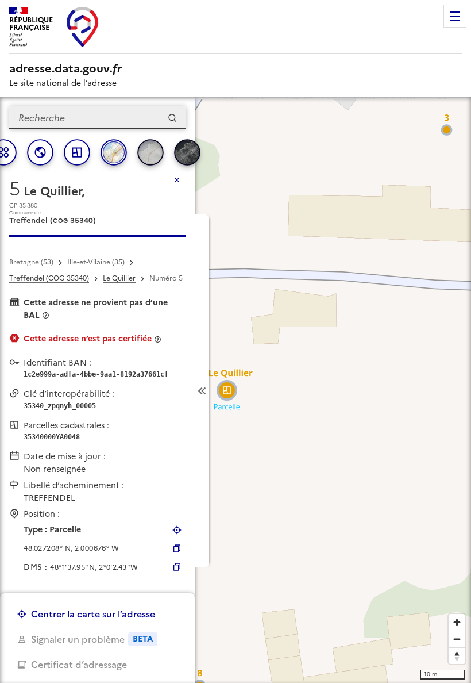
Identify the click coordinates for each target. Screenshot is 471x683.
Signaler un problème (92, 639)
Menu (454, 16)
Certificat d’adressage (79, 665)
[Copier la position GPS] (177, 548)
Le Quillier (119, 278)
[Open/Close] (202, 390)
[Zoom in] (457, 622)
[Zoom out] (457, 639)
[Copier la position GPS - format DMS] (177, 567)
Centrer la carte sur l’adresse (93, 614)
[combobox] (97, 117)
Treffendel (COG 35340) (49, 278)
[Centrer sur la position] (177, 530)
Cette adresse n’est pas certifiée (88, 338)
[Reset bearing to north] (457, 655)
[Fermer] (177, 180)
